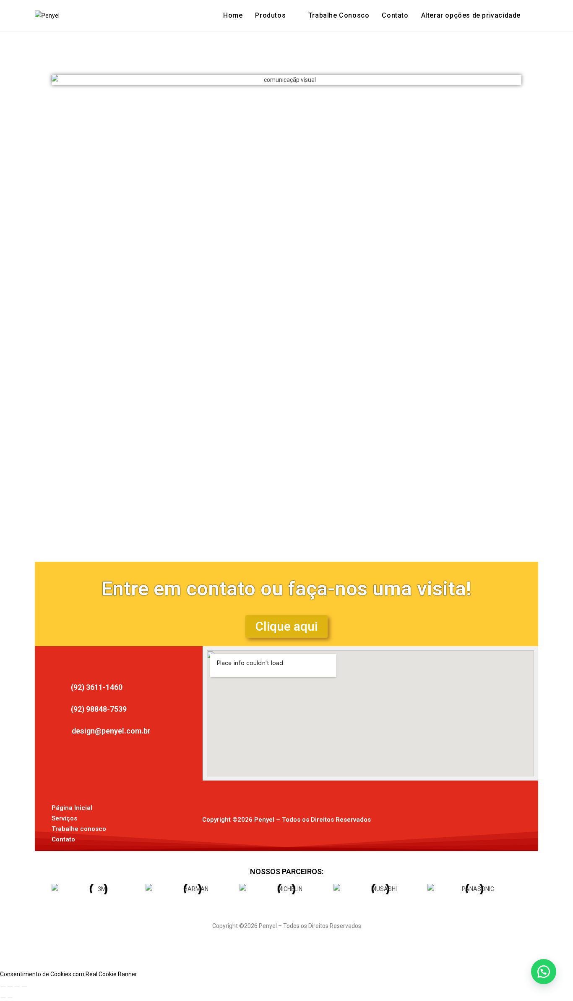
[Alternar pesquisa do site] (535, 15)
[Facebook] (430, 815)
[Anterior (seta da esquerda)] (3, 997)
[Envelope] (476, 815)
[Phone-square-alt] (500, 815)
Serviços (64, 818)
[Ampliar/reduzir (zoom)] (3, 987)
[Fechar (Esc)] (24, 987)
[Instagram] (453, 815)
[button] (471, 15)
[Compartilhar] (17, 987)
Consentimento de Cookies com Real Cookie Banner (68, 974)
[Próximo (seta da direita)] (10, 997)
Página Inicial (72, 808)
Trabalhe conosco (79, 829)
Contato (63, 839)
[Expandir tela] (10, 987)
